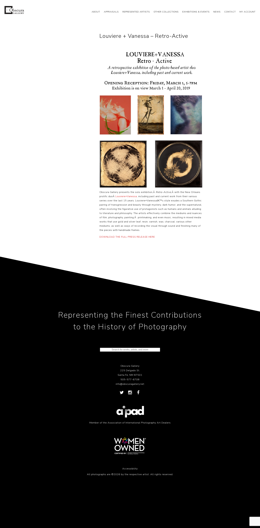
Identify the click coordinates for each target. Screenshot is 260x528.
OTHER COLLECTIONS (166, 11)
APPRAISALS (111, 11)
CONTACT (230, 11)
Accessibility (130, 468)
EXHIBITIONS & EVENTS (196, 11)
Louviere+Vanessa (126, 196)
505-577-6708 (130, 379)
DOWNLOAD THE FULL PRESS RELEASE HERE (127, 237)
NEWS (217, 11)
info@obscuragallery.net (130, 384)
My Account (247, 11)
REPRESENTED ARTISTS (136, 11)
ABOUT (96, 11)
